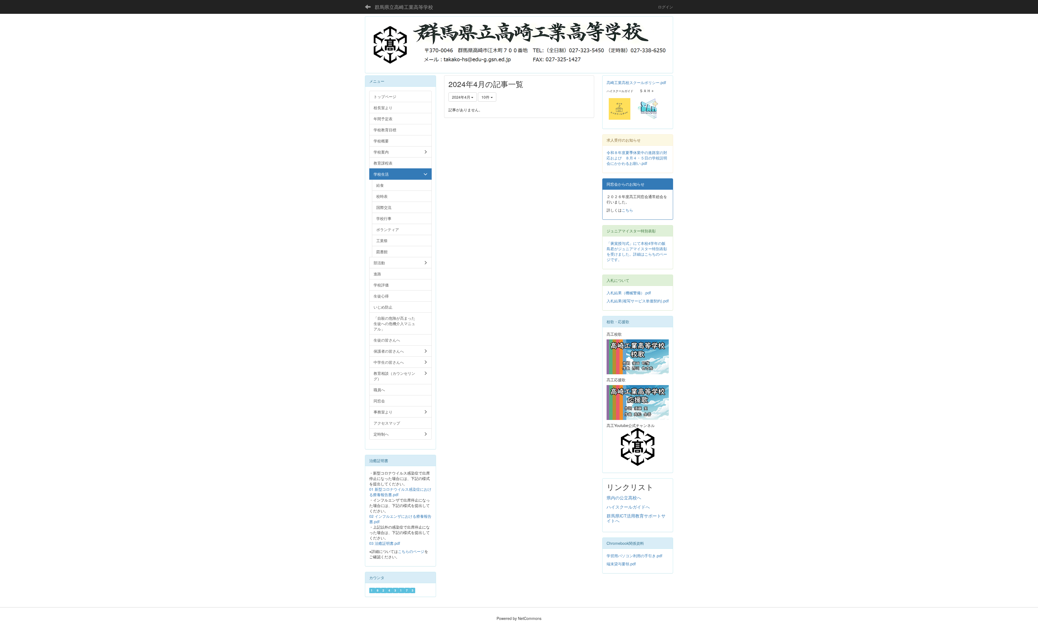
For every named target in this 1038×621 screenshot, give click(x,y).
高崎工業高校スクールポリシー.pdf (636, 82)
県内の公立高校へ (624, 498)
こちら (627, 210)
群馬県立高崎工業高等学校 (404, 6)
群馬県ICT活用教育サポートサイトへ (636, 518)
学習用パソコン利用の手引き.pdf (634, 555)
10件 (486, 97)
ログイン (665, 6)
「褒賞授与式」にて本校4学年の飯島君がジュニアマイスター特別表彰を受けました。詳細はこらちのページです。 (637, 251)
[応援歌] (638, 402)
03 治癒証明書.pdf (384, 543)
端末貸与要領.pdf (621, 563)
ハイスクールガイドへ (628, 507)
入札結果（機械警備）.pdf (629, 292)
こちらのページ (411, 551)
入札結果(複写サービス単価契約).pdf (638, 300)
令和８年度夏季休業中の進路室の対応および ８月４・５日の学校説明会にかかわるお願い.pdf (637, 158)
